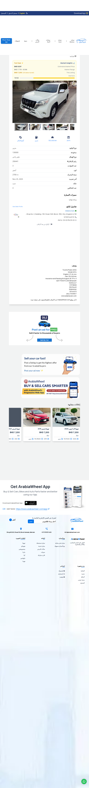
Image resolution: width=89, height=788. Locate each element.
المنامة (83, 571)
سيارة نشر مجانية (60, 543)
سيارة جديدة (41, 546)
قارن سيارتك (41, 555)
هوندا (24, 561)
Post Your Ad (6, 41)
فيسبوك (61, 571)
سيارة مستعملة (41, 543)
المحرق (82, 583)
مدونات (43, 552)
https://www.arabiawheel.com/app (31, 509)
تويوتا (23, 543)
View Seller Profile (17, 206)
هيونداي (23, 546)
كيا (24, 555)
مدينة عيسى (81, 580)
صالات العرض (41, 549)
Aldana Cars (70, 211)
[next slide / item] (75, 102)
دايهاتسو (23, 558)
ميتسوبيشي (22, 549)
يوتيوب (61, 577)
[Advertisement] (44, 243)
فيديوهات (17, 41)
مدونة (25, 41)
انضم (30, 521)
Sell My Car (44, 340)
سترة (83, 574)
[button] (21, 127)
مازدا (24, 552)
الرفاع (83, 577)
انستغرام (60, 574)
